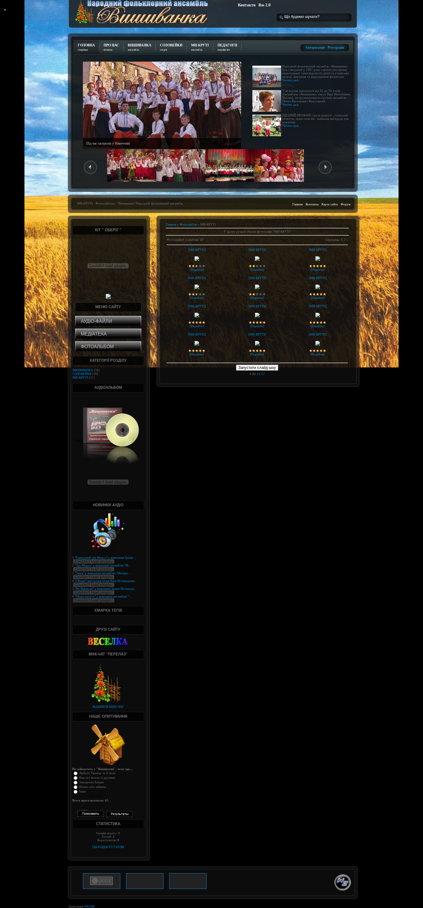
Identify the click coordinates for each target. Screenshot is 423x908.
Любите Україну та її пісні (97, 773)
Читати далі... (291, 80)
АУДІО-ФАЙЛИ (96, 321)
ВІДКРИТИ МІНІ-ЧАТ (108, 706)
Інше (82, 791)
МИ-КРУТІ (200, 47)
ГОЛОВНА (86, 47)
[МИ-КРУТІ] (197, 249)
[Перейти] (197, 269)
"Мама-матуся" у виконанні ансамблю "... (103, 596)
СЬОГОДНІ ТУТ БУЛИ (108, 847)
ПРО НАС (111, 47)
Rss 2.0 (264, 5)
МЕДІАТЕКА (94, 333)
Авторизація (315, 48)
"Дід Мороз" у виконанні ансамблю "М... (103, 565)
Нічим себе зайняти (92, 786)
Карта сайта (329, 204)
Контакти (247, 5)
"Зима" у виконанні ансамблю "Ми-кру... (102, 573)
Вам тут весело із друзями (97, 777)
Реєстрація (336, 48)
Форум (345, 204)
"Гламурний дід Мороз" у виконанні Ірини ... (106, 557)
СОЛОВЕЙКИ (171, 47)
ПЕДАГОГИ (227, 47)
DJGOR (89, 906)
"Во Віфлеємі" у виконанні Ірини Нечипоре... (106, 588)
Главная (297, 204)
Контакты (312, 204)
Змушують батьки (91, 782)
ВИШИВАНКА (139, 47)
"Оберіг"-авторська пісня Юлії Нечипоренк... (106, 581)
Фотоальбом (188, 224)
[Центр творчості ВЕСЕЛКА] (108, 641)
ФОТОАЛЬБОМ (97, 346)
